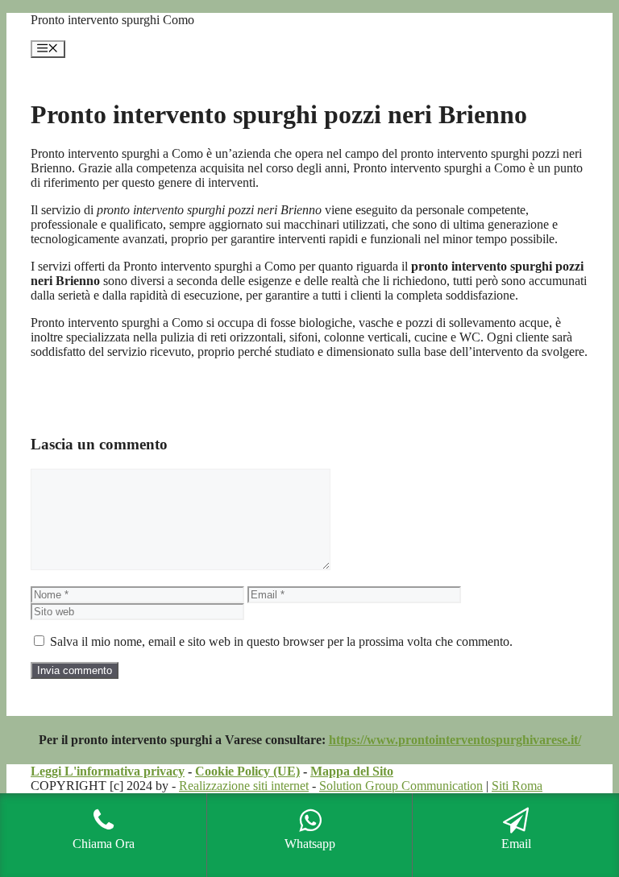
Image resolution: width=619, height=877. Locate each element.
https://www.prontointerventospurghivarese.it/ (455, 740)
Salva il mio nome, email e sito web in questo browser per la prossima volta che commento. (281, 641)
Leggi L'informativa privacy (108, 771)
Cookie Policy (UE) (247, 771)
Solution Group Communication (401, 785)
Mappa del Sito (351, 771)
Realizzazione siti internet (244, 785)
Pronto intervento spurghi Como (112, 20)
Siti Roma (517, 785)
